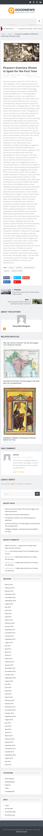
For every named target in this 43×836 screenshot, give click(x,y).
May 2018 (8, 613)
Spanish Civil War (17, 271)
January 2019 (9, 591)
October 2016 (9, 675)
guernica (19, 267)
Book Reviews (9, 779)
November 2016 (10, 671)
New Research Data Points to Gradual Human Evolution (19, 303)
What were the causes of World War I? (17, 515)
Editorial (7, 785)
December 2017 (10, 630)
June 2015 (8, 726)
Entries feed (9, 809)
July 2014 (8, 761)
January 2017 (9, 665)
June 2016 (8, 687)
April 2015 (8, 732)
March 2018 (9, 620)
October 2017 (9, 636)
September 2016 (10, 678)
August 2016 (9, 681)
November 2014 (10, 749)
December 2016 (10, 668)
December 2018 (10, 594)
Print (31, 77)
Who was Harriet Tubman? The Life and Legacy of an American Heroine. (20, 344)
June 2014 (8, 765)
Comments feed (10, 812)
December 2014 (10, 745)
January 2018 (9, 626)
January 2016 (9, 703)
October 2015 (9, 713)
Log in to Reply (18, 472)
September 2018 (10, 601)
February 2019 (9, 588)
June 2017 (8, 649)
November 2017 (10, 633)
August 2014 (9, 758)
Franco (11, 267)
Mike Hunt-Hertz (10, 545)
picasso (6, 271)
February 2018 (9, 623)
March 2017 (9, 659)
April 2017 (8, 655)
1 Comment (13, 77)
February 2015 (9, 739)
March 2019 (9, 585)
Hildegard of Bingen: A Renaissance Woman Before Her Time (19, 439)
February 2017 (9, 662)
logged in (13, 484)
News (6, 77)
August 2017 (9, 642)
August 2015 (9, 720)
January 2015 (9, 742)
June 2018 (8, 610)
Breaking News (10, 782)
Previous (17, 290)
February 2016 (9, 700)
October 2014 (9, 752)
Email (38, 77)
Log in (7, 805)
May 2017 (8, 652)
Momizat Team (21, 832)
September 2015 (10, 716)
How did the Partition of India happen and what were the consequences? (21, 382)
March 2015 (9, 736)
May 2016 (8, 691)
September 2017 (10, 639)
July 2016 (8, 684)
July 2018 (8, 607)
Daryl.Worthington (15, 75)
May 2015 (8, 729)
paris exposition (29, 267)
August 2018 (9, 604)
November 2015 (10, 710)
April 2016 (8, 694)
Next (27, 300)
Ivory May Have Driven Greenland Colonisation (25, 293)
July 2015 (8, 723)
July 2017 (8, 646)
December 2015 (10, 707)
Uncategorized (9, 791)
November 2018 (10, 597)
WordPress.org (10, 815)
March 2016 (9, 697)
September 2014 (10, 755)
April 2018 (8, 617)
